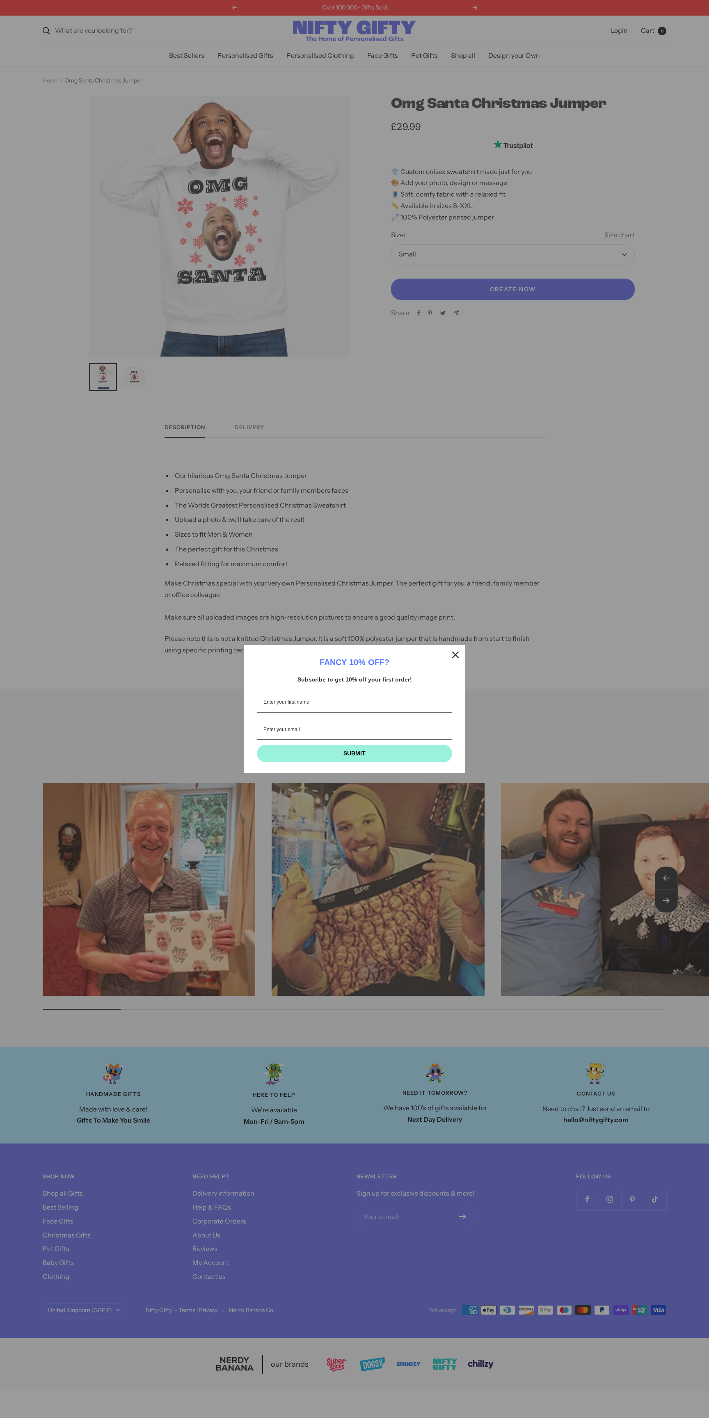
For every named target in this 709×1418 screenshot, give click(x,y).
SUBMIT (354, 753)
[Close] (455, 655)
